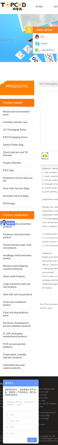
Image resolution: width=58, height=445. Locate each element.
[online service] (29, 30)
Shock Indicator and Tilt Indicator (42, 404)
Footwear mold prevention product (16, 236)
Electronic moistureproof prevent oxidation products (17, 324)
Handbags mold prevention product (17, 257)
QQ (41, 36)
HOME (39, 6)
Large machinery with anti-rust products (17, 285)
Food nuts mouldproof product (14, 303)
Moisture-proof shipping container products (15, 267)
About (3, 383)
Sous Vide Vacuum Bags (39, 415)
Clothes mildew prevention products (17, 225)
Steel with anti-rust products (17, 294)
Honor (2, 407)
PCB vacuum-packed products (14, 345)
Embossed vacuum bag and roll (41, 412)
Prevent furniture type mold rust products (17, 246)
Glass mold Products (14, 276)
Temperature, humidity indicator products (14, 356)
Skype (43, 43)
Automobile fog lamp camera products (14, 366)
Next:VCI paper (46, 308)
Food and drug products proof (15, 314)
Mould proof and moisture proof (41, 389)
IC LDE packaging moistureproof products (15, 335)
